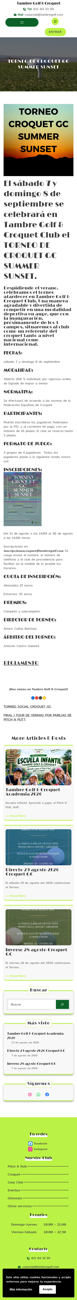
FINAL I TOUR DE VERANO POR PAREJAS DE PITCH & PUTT (37, 717)
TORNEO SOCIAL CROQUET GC (27, 706)
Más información (21, 1289)
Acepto (47, 1289)
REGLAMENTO (21, 663)
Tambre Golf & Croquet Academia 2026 (35, 1036)
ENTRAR (55, 32)
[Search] (62, 1004)
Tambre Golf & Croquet (38, 3)
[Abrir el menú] (22, 22)
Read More (18, 816)
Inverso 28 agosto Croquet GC (31, 1064)
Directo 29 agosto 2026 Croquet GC (36, 1051)
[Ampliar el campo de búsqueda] (55, 21)
